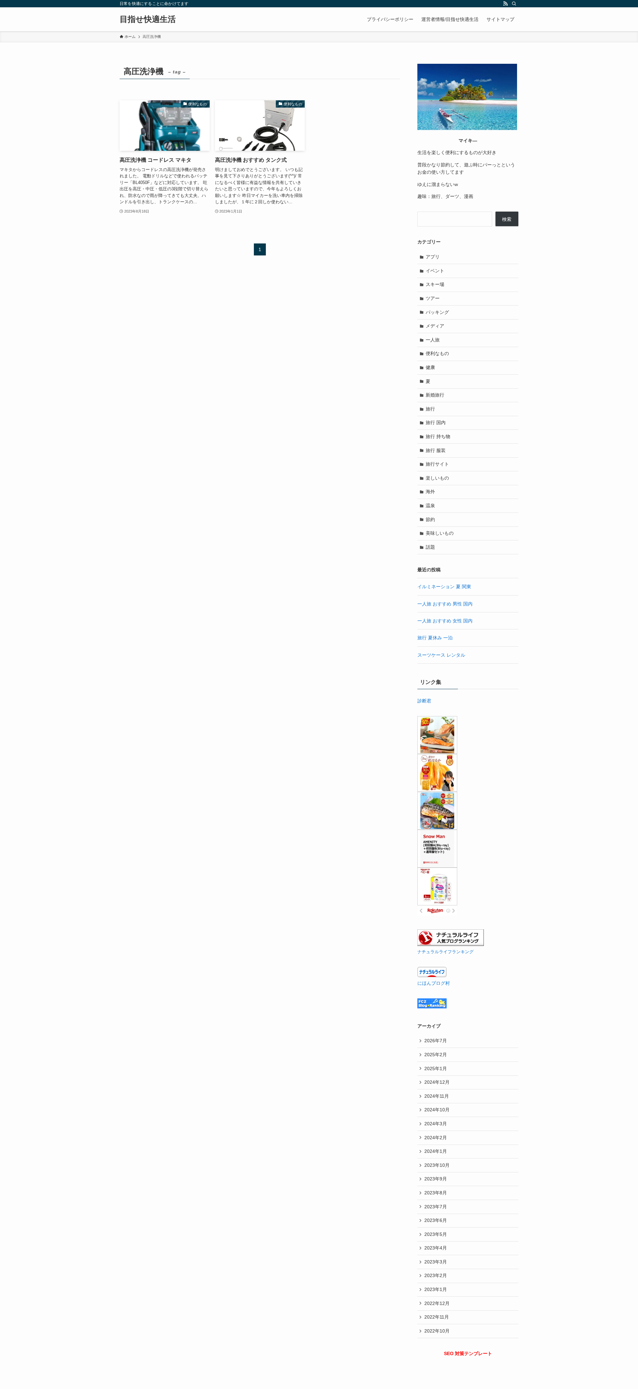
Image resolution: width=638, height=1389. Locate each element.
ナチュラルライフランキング (445, 952)
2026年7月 (435, 1040)
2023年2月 (435, 1275)
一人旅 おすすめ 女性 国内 (445, 620)
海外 (430, 491)
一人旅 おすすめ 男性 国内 (445, 603)
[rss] (505, 3)
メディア (435, 325)
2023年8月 (435, 1192)
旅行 (430, 409)
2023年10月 (437, 1165)
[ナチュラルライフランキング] (450, 944)
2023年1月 (435, 1289)
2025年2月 (435, 1054)
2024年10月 (437, 1109)
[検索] (514, 3)
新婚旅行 (435, 395)
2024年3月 (435, 1123)
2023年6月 (435, 1220)
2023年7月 (435, 1206)
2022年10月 (437, 1331)
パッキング (437, 312)
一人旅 (433, 339)
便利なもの (437, 353)
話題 (430, 547)
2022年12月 (437, 1303)
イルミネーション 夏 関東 (444, 586)
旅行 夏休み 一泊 (435, 637)
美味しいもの (440, 533)
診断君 (424, 700)
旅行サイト (437, 464)
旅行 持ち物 (438, 436)
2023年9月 (435, 1178)
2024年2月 (435, 1137)
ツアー (433, 298)
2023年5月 (435, 1234)
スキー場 (435, 284)
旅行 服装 (436, 450)
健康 (430, 367)
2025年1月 (435, 1068)
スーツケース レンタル (441, 655)
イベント (435, 270)
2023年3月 (435, 1261)
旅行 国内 (436, 422)
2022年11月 (436, 1317)
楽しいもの (437, 478)
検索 (506, 219)
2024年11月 (436, 1096)
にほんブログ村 (433, 983)
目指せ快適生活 (148, 19)
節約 (430, 519)
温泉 (430, 505)
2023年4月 (435, 1247)
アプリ (433, 256)
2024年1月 (435, 1151)
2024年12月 (437, 1082)
